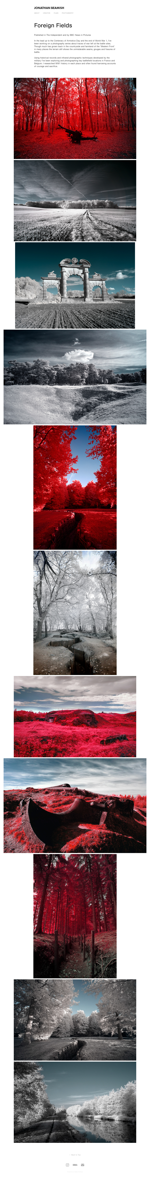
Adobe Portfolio (78, 1172)
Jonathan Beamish (49, 8)
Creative (46, 13)
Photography (67, 13)
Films (56, 13)
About (36, 13)
